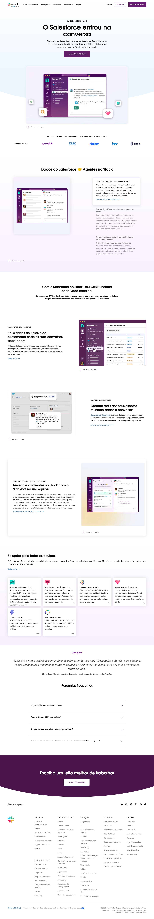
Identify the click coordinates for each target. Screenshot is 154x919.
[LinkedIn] (122, 804)
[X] (136, 804)
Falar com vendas (77, 54)
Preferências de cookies (49, 908)
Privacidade (27, 908)
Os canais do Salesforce (100, 415)
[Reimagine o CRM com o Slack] (77, 95)
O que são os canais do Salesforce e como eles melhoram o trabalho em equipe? (65, 741)
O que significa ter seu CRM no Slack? (47, 705)
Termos (36, 908)
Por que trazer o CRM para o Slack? (46, 717)
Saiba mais (12, 358)
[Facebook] (131, 804)
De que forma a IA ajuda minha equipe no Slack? (52, 729)
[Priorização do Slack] (112, 343)
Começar (120, 5)
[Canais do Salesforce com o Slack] (41, 413)
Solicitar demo (137, 5)
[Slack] (13, 4)
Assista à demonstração (100, 425)
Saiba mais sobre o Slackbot (108, 199)
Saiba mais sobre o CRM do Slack (27, 511)
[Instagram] (126, 804)
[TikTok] (145, 804)
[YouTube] (141, 804)
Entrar (109, 5)
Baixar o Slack (13, 908)
